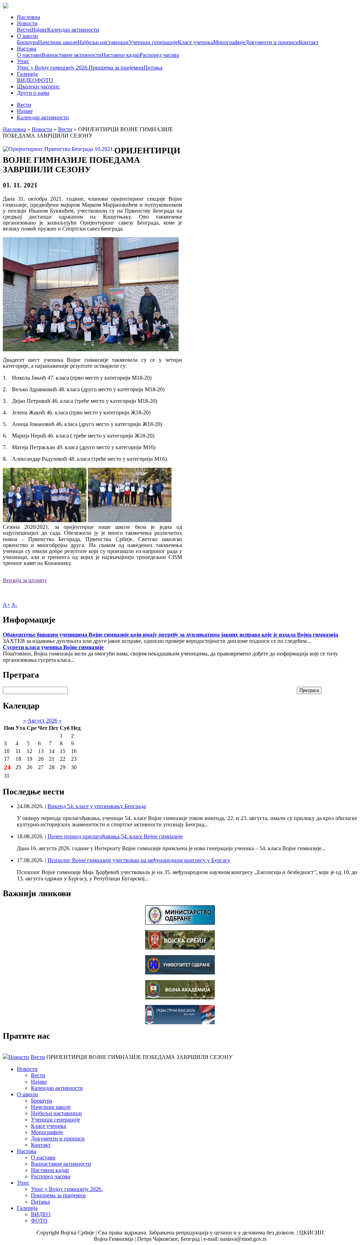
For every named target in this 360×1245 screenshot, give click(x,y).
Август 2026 (42, 721)
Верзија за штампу (25, 580)
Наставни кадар (121, 55)
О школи (27, 36)
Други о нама (33, 93)
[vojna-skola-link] (180, 1022)
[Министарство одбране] (180, 923)
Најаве (39, 30)
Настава (26, 49)
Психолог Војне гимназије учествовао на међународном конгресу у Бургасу (138, 860)
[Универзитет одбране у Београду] (180, 973)
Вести (24, 30)
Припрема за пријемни (116, 68)
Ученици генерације (153, 42)
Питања (152, 68)
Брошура (27, 42)
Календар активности (73, 30)
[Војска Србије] (180, 948)
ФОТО (45, 80)
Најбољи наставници (103, 42)
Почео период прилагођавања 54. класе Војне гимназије (115, 836)
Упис (23, 61)
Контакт (309, 42)
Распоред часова (159, 55)
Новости (27, 23)
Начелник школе (58, 42)
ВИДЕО (27, 80)
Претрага (309, 690)
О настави (29, 55)
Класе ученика (195, 42)
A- (14, 605)
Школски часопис (38, 86)
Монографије (229, 42)
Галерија (27, 74)
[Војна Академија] (180, 997)
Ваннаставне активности (71, 55)
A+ (6, 605)
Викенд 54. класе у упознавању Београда (96, 806)
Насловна (28, 17)
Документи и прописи (272, 42)
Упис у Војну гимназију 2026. (53, 68)
